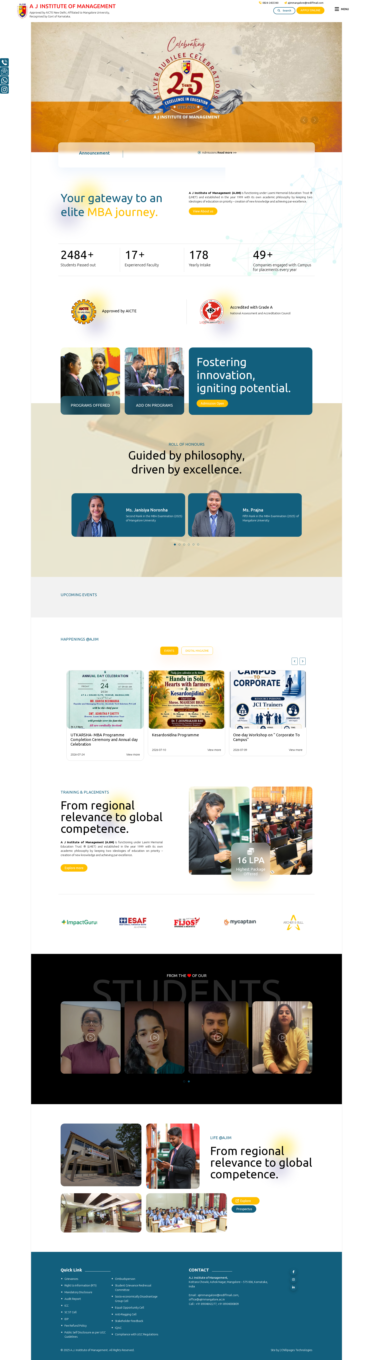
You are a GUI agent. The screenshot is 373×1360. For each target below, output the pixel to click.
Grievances (71, 1145)
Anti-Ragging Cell (126, 1181)
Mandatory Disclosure (78, 1159)
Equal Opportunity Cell (129, 1174)
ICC (66, 1172)
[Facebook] (293, 1138)
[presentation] (295, 527)
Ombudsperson (125, 1145)
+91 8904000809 (228, 1170)
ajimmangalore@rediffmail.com (305, 2)
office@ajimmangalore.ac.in (207, 1166)
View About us (203, 78)
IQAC (118, 1194)
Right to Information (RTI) (80, 1152)
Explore (247, 1067)
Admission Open (212, 270)
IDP (66, 1185)
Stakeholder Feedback (129, 1187)
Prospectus (244, 1075)
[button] (175, 411)
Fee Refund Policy (75, 1192)
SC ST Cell (70, 1179)
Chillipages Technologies (296, 1216)
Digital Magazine (197, 517)
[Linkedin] (293, 1154)
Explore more (74, 734)
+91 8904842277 (206, 1170)
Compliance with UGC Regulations (136, 1201)
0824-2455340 (270, 2)
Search (286, 10)
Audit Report (72, 1165)
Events (169, 517)
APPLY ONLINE (310, 10)
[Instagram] (293, 1146)
